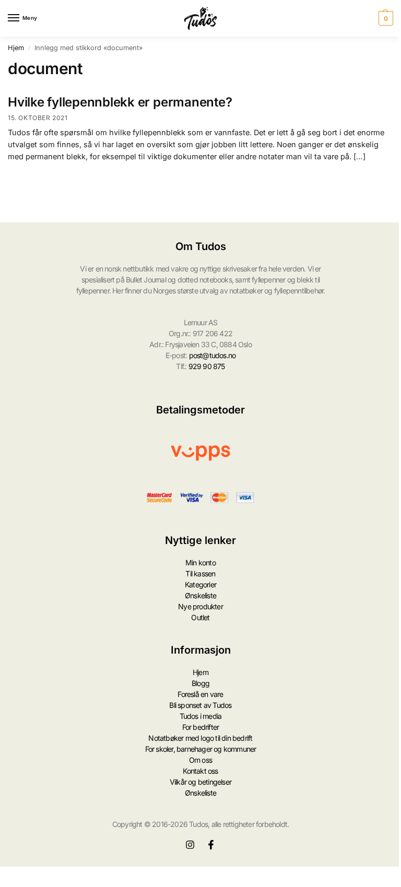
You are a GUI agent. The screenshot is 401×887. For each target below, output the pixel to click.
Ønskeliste (200, 595)
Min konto (200, 562)
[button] (384, 18)
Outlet (200, 617)
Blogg (200, 683)
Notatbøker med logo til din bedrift (200, 738)
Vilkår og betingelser (200, 781)
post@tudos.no (212, 355)
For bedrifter (200, 727)
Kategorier (200, 584)
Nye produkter (200, 606)
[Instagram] (190, 844)
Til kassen (200, 573)
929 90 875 (206, 366)
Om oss (200, 759)
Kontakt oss (200, 770)
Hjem (16, 48)
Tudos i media (201, 716)
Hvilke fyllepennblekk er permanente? (120, 102)
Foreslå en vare (200, 694)
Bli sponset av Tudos (200, 705)
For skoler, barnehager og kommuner (200, 748)
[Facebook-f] (211, 844)
